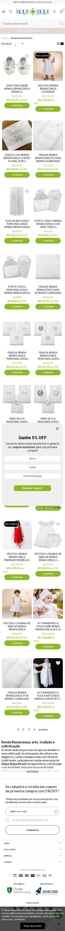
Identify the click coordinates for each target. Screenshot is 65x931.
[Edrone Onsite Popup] (32, 465)
